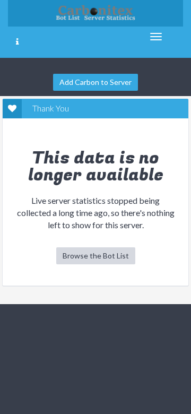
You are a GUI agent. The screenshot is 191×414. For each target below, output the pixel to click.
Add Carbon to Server (95, 82)
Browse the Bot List (96, 255)
